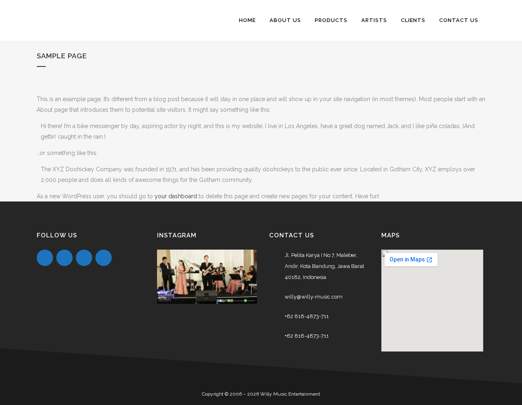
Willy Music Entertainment (290, 394)
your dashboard (176, 196)
